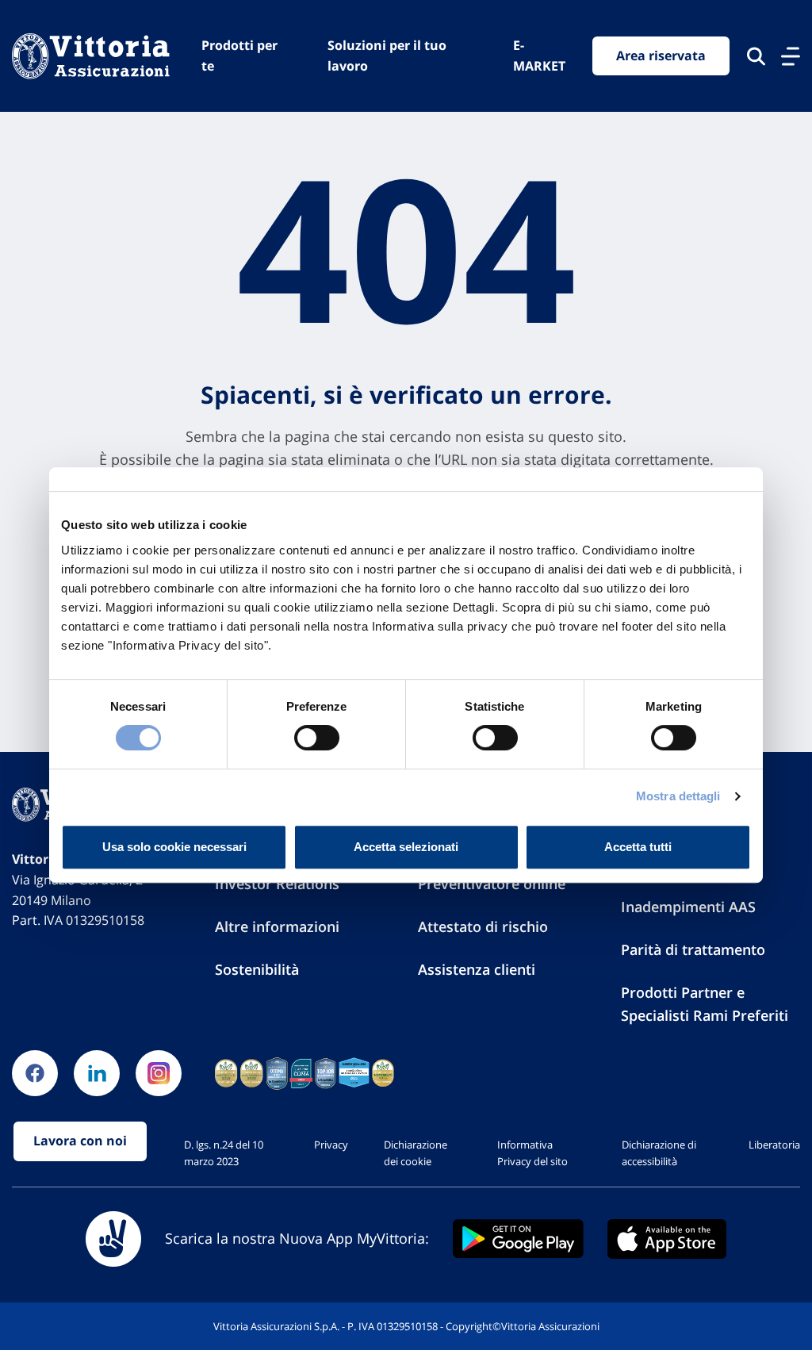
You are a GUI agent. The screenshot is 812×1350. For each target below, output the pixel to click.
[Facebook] (35, 1073)
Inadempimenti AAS (688, 906)
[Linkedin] (97, 1073)
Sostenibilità (257, 969)
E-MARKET (539, 55)
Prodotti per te (239, 55)
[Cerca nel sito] (756, 56)
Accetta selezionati (406, 846)
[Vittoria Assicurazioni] (91, 55)
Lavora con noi (80, 1140)
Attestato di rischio (483, 926)
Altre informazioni (277, 926)
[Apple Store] (666, 1239)
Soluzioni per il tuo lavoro (386, 55)
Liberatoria (774, 1144)
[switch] (316, 737)
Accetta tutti (638, 846)
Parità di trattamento (693, 949)
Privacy (331, 1144)
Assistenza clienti (476, 969)
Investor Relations (277, 883)
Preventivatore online (491, 883)
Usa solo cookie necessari (174, 846)
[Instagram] (159, 1073)
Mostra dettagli (678, 796)
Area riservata (661, 55)
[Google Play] (518, 1238)
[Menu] (790, 56)
